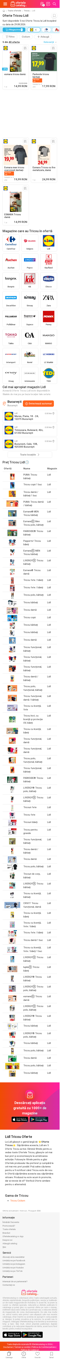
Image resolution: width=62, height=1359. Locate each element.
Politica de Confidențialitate (43, 1347)
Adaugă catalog (10, 1243)
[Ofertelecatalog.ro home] (18, 4)
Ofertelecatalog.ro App (13, 1236)
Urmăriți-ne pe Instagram (14, 1264)
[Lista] (48, 3)
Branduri (6, 1233)
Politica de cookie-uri (30, 1350)
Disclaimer (8, 1347)
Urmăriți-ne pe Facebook (14, 1260)
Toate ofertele (14, 11)
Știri (4, 1247)
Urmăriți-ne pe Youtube (13, 1267)
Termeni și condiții (22, 1347)
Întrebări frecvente (11, 1222)
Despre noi (7, 1240)
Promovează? (9, 1226)
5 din (11, 42)
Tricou (27, 11)
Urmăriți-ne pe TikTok (13, 1271)
